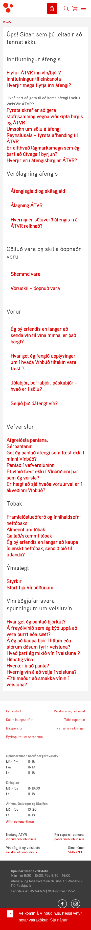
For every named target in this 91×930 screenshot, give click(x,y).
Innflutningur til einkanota (34, 79)
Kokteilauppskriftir (19, 719)
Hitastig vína (20, 659)
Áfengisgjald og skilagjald (38, 191)
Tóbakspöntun (74, 719)
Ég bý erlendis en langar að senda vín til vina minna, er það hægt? (43, 335)
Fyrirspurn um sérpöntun (23, 737)
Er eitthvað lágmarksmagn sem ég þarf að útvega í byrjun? (43, 150)
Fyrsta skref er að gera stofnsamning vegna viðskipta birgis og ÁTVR (45, 116)
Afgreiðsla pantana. (27, 440)
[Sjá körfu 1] (75, 8)
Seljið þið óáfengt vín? (34, 403)
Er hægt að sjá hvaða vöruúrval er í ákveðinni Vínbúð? (44, 487)
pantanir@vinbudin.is (69, 839)
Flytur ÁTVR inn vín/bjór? (34, 72)
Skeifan (42, 803)
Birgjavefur (14, 728)
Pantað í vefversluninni (31, 465)
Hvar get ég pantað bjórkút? (36, 621)
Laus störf (13, 711)
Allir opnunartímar (20, 821)
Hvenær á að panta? (28, 665)
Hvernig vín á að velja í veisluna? (42, 672)
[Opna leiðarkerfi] (83, 8)
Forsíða (7, 22)
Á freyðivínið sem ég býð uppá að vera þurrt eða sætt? (42, 631)
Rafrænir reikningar (70, 728)
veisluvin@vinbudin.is (21, 852)
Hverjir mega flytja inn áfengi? (39, 85)
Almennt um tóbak (26, 529)
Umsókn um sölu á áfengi (34, 129)
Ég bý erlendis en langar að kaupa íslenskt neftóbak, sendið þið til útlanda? (42, 548)
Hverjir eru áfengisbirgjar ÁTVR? (42, 160)
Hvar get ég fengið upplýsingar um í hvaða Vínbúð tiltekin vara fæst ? (43, 362)
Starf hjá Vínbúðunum (30, 587)
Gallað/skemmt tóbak (29, 535)
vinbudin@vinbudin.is (21, 839)
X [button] (10, 914)
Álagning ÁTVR (26, 205)
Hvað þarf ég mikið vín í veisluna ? (43, 653)
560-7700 (75, 852)
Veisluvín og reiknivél (69, 711)
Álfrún (11, 803)
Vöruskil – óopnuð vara (35, 288)
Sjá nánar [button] (58, 920)
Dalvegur (24, 803)
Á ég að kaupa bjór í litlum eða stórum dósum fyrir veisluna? (39, 643)
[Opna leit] (66, 8)
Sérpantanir (19, 446)
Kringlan (12, 782)
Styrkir (14, 581)
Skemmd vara (25, 274)
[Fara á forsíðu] (8, 8)
